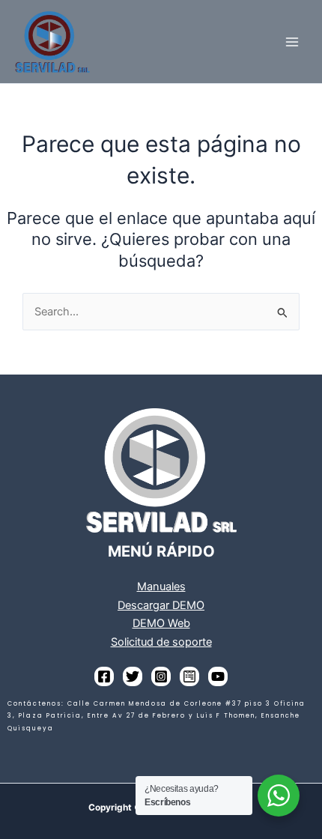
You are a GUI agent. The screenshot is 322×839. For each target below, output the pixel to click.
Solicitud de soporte (161, 642)
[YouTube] (218, 676)
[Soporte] (189, 676)
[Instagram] (161, 676)
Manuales (161, 586)
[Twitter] (132, 676)
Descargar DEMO (161, 605)
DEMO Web (161, 623)
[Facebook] (104, 676)
